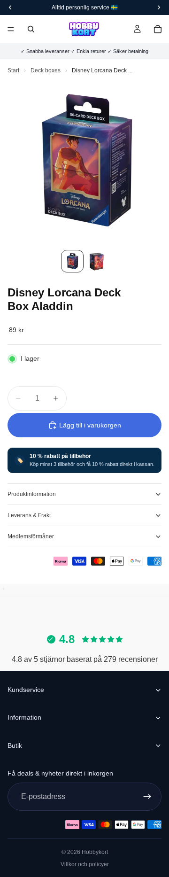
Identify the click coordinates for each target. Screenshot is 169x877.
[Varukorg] (157, 29)
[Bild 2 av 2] (96, 261)
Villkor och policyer (85, 864)
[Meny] (11, 29)
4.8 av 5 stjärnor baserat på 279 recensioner (85, 659)
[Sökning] (31, 29)
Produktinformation (32, 494)
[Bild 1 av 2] (72, 261)
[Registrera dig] (147, 796)
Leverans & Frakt (29, 515)
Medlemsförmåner (31, 536)
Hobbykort (95, 852)
